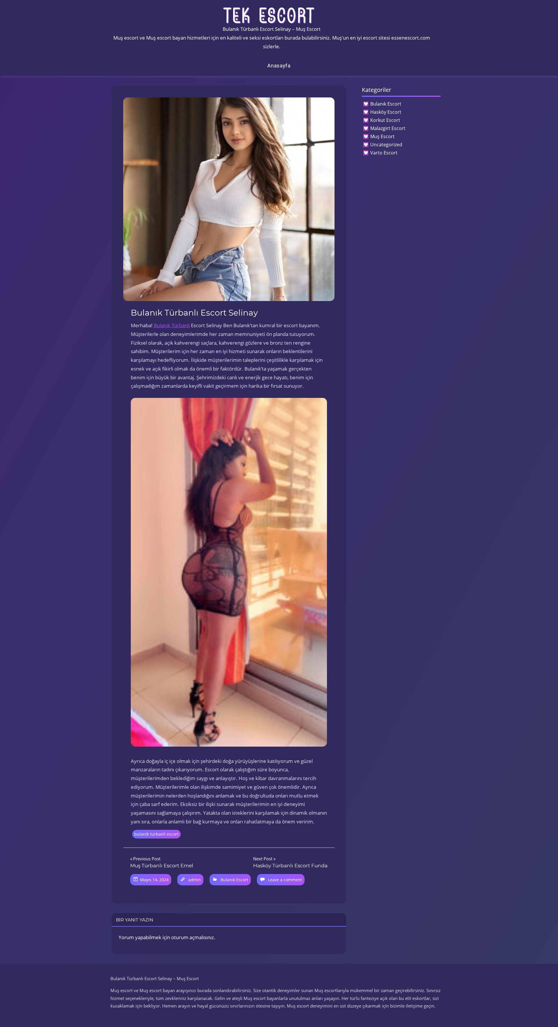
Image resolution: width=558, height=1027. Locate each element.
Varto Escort (384, 152)
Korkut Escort (385, 120)
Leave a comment (285, 879)
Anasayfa (279, 66)
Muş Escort (382, 136)
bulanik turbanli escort (156, 834)
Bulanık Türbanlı (172, 325)
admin (194, 879)
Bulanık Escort (234, 879)
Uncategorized (386, 144)
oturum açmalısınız (192, 937)
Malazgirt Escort (387, 128)
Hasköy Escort (385, 112)
